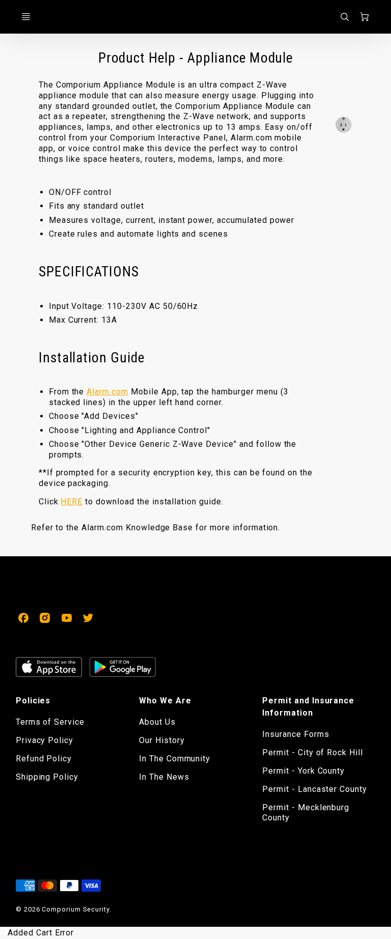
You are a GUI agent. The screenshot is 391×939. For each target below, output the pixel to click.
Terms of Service (50, 722)
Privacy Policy (44, 740)
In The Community (174, 758)
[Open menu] (26, 17)
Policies (33, 700)
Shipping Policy (47, 777)
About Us (157, 722)
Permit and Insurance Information (308, 707)
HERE (71, 501)
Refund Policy (44, 758)
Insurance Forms (295, 734)
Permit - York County (303, 771)
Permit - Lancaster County (314, 789)
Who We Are (165, 700)
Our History (162, 740)
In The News (164, 777)
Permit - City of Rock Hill (312, 752)
